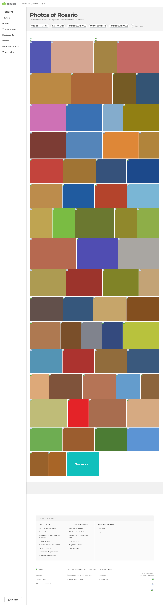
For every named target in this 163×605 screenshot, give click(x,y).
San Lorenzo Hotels (76, 528)
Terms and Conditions (44, 583)
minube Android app (75, 579)
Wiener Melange (39, 26)
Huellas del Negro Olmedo (48, 552)
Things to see (9, 29)
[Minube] (9, 3)
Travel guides (8, 52)
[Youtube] (152, 570)
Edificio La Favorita (46, 541)
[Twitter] (144, 570)
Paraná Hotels (74, 548)
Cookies (39, 575)
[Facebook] (140, 570)
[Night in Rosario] (62, 40)
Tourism (6, 18)
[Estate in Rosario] (127, 38)
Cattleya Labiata (77, 26)
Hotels (5, 23)
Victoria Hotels (74, 541)
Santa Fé (101, 528)
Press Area (103, 579)
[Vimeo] (148, 570)
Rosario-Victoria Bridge (47, 555)
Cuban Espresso (98, 26)
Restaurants (8, 35)
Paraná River (44, 532)
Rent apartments (10, 46)
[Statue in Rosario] (127, 40)
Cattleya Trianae (119, 26)
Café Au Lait (58, 26)
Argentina (101, 532)
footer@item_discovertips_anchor (80, 575)
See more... (139, 26)
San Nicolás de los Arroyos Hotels (78, 536)
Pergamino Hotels (75, 545)
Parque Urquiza (45, 548)
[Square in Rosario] (62, 38)
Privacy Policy (41, 579)
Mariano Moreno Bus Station (49, 545)
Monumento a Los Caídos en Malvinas (49, 536)
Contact (102, 575)
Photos (5, 41)
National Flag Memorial (47, 528)
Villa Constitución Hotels (77, 532)
